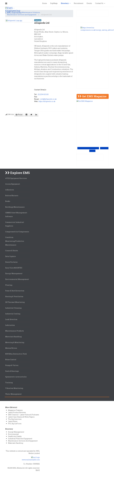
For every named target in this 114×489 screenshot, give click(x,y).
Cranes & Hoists (11, 251)
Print (19, 114)
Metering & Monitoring (14, 342)
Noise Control (10, 359)
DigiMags (54, 3)
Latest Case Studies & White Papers (21, 417)
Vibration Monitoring (14, 388)
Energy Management (13, 273)
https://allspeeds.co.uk (47, 101)
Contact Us (99, 3)
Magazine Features (15, 410)
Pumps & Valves (11, 365)
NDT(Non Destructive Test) (16, 354)
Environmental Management (17, 279)
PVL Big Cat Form (14, 424)
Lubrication (10, 325)
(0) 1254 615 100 (43, 94)
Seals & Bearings (12, 371)
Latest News (12, 421)
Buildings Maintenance (15, 207)
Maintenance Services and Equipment (21, 15)
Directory (65, 3)
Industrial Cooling (12, 314)
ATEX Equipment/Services (16, 178)
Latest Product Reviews (17, 412)
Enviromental (13, 434)
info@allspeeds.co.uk (48, 99)
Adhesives (9, 190)
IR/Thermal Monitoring (15, 302)
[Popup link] (108, 3)
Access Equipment (12, 184)
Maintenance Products (14, 331)
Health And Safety (15, 436)
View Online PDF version (88, 148)
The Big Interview (14, 419)
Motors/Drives (11, 348)
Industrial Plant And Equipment (20, 439)
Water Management (13, 394)
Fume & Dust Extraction (14, 291)
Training (9, 382)
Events (89, 3)
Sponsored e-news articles (15, 377)
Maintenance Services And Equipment (23, 441)
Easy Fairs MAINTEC (13, 268)
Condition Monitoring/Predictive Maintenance (14, 241)
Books (7, 201)
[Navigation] (6, 3)
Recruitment (78, 3)
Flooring (8, 285)
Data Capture (10, 256)
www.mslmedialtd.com (31, 460)
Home (44, 3)
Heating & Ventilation (14, 296)
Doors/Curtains (11, 262)
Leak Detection (11, 319)
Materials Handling (13, 337)
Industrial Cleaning (13, 308)
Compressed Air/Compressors (17, 232)
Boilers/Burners (11, 195)
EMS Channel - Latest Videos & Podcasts (23, 415)
